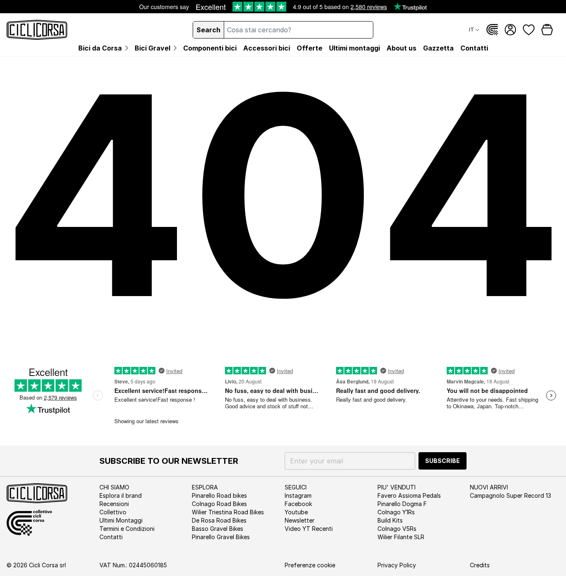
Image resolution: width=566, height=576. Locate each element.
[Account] (510, 30)
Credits (480, 565)
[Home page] (37, 30)
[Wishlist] (529, 30)
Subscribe (442, 460)
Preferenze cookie (310, 565)
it (471, 30)
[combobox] (298, 30)
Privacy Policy (396, 565)
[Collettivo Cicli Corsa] (492, 30)
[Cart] (547, 30)
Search (208, 30)
